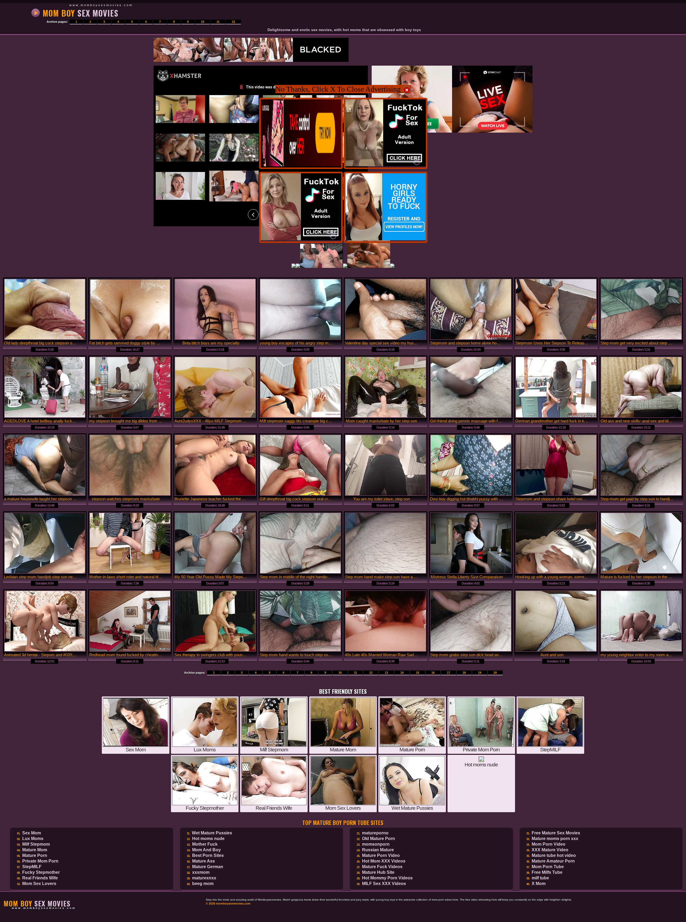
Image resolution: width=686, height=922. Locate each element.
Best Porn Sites (208, 855)
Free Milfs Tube (547, 872)
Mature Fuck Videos (382, 866)
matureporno (375, 833)
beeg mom (203, 883)
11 (218, 21)
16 (433, 672)
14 (402, 672)
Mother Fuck (205, 844)
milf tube (540, 878)
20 (495, 672)
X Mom (539, 883)
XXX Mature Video (550, 850)
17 (448, 672)
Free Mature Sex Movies (556, 833)
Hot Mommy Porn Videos (387, 878)
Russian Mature (378, 850)
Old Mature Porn (378, 838)
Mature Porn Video (381, 855)
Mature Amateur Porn (553, 861)
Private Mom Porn (40, 861)
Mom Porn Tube (548, 866)
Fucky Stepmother (41, 872)
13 (386, 672)
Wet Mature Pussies (212, 833)
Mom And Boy (206, 850)
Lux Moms (32, 838)
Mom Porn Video (548, 844)
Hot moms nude (208, 838)
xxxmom (201, 872)
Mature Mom (34, 850)
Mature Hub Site (378, 872)
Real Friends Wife (40, 878)
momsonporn (376, 844)
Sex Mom (31, 833)
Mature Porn (34, 855)
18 (464, 672)
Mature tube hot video (554, 855)
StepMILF (32, 866)
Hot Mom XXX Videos (383, 861)
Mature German (207, 866)
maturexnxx (204, 878)
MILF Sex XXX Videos (384, 883)
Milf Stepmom (36, 844)
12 (233, 21)
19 (479, 672)
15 (417, 672)
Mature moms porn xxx (555, 838)
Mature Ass (203, 861)
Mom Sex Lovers (39, 883)
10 (202, 21)
